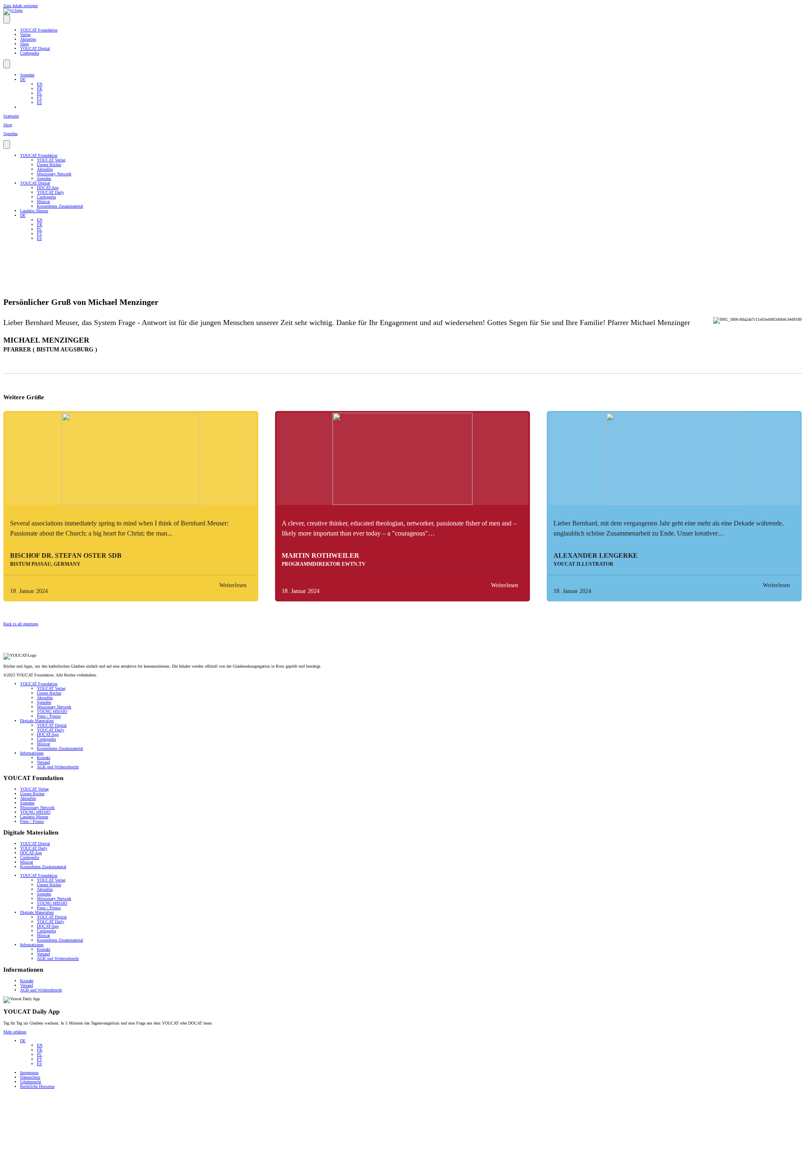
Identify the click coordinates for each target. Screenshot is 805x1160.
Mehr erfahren (14, 1032)
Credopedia (29, 53)
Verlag (25, 34)
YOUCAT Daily (50, 192)
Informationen (32, 753)
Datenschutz (30, 1077)
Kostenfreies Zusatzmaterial (60, 206)
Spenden (27, 75)
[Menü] (6, 19)
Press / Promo (49, 716)
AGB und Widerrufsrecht (58, 767)
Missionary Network (54, 174)
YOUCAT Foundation (38, 30)
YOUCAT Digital (35, 48)
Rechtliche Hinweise (37, 1086)
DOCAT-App (48, 187)
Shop (24, 44)
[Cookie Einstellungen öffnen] (66, 1154)
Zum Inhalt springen (20, 5)
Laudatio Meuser (34, 210)
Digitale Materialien (37, 720)
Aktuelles (28, 39)
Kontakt (43, 757)
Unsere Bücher (49, 164)
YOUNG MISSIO (52, 711)
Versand (43, 762)
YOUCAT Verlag (51, 160)
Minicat (43, 201)
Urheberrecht (30, 1081)
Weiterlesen (233, 585)
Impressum (29, 1072)
